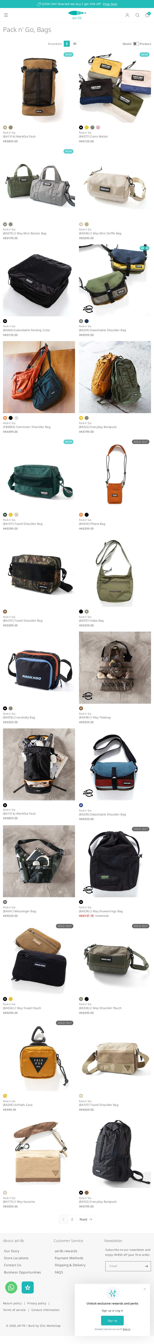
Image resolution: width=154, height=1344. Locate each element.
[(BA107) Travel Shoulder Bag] (39, 474)
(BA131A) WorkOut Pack (19, 136)
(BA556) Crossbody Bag (19, 717)
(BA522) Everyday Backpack (98, 427)
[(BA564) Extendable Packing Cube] (39, 280)
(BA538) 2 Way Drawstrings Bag (101, 911)
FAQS (59, 1272)
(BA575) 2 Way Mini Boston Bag (25, 233)
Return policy (12, 1303)
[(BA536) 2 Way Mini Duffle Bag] (115, 183)
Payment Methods (69, 1258)
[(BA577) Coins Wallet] (115, 87)
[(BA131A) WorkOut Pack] (39, 87)
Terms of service (14, 1310)
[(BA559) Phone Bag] (115, 474)
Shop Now (110, 4)
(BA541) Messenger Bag (19, 911)
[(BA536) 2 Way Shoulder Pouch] (115, 958)
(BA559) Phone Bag (92, 524)
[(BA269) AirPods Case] (39, 1055)
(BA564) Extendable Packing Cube (26, 330)
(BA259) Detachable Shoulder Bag (102, 330)
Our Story (11, 1251)
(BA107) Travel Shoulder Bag (23, 524)
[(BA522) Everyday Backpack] (115, 377)
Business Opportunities (22, 1272)
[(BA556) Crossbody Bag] (39, 668)
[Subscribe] (146, 1266)
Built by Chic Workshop (44, 1326)
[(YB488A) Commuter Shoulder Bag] (39, 377)
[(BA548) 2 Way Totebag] (115, 668)
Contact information (45, 1310)
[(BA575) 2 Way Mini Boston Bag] (39, 183)
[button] (6, 15)
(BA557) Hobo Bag (91, 620)
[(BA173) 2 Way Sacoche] (39, 1152)
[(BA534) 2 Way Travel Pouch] (39, 958)
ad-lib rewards (66, 1251)
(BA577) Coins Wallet (93, 136)
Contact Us (12, 1265)
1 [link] (63, 1219)
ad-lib (21, 1325)
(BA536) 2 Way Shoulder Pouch (100, 1008)
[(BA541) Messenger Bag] (39, 861)
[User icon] (127, 15)
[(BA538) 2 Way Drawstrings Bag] (115, 861)
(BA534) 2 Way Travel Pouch (22, 1008)
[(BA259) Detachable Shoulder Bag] (115, 280)
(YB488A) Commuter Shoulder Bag (27, 427)
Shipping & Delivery (70, 1265)
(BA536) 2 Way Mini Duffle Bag (100, 233)
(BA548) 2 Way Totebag (95, 717)
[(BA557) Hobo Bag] (115, 571)
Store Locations (16, 1258)
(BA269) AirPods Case (17, 1105)
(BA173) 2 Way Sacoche (19, 1201)
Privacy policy (36, 1303)
